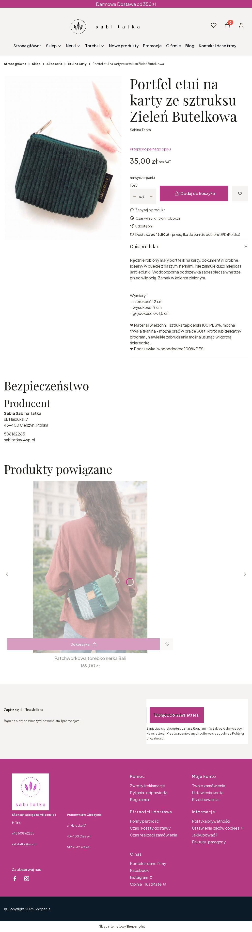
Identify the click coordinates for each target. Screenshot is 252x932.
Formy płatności (144, 821)
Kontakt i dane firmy (148, 863)
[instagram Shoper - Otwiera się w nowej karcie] (27, 878)
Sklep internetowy (120, 926)
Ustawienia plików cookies (216, 828)
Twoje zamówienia (208, 785)
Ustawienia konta (207, 792)
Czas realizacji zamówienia (153, 834)
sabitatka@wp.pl (19, 439)
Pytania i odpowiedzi (149, 792)
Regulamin (139, 799)
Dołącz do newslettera (177, 715)
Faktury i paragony (209, 841)
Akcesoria (54, 64)
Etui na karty (77, 64)
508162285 (14, 433)
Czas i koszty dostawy (150, 828)
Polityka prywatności (211, 821)
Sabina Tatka (140, 130)
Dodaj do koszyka (198, 193)
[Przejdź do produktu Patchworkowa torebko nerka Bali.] (90, 567)
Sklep (36, 64)
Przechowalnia (205, 799)
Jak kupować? (204, 834)
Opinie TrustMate (146, 884)
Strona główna (15, 64)
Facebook (139, 870)
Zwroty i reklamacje (147, 785)
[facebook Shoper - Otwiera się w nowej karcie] (15, 878)
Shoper (41, 909)
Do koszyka (80, 644)
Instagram (139, 877)
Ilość (134, 185)
